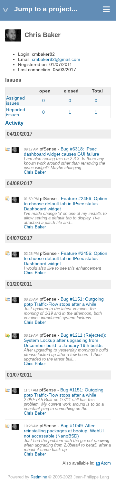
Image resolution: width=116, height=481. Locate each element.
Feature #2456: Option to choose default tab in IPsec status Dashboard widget (65, 203)
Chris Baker (35, 172)
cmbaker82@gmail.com (56, 59)
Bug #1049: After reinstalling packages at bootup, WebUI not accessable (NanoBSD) (64, 430)
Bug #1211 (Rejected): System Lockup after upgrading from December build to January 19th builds (65, 340)
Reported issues (15, 112)
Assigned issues (15, 100)
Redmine (39, 477)
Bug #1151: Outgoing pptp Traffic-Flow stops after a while (64, 301)
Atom (106, 463)
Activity (14, 123)
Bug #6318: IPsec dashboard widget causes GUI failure (61, 151)
